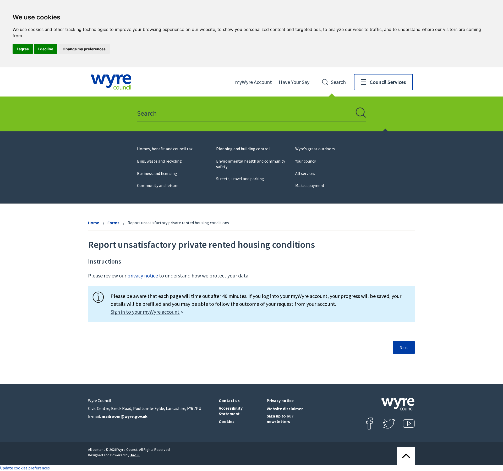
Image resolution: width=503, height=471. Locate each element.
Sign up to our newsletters (280, 418)
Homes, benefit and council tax (165, 148)
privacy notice (142, 275)
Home (93, 222)
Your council (305, 161)
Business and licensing (157, 173)
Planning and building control (243, 148)
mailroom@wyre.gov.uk (124, 416)
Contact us (229, 400)
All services (305, 173)
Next (404, 347)
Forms (113, 222)
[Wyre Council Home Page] (111, 82)
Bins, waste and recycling (159, 161)
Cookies (226, 421)
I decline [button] (45, 49)
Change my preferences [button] (84, 49)
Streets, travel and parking (240, 178)
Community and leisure (157, 185)
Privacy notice (280, 400)
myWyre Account (253, 82)
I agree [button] (23, 49)
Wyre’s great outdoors (315, 148)
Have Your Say (294, 82)
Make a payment (310, 185)
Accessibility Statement (231, 410)
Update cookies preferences (25, 467)
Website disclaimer (285, 408)
